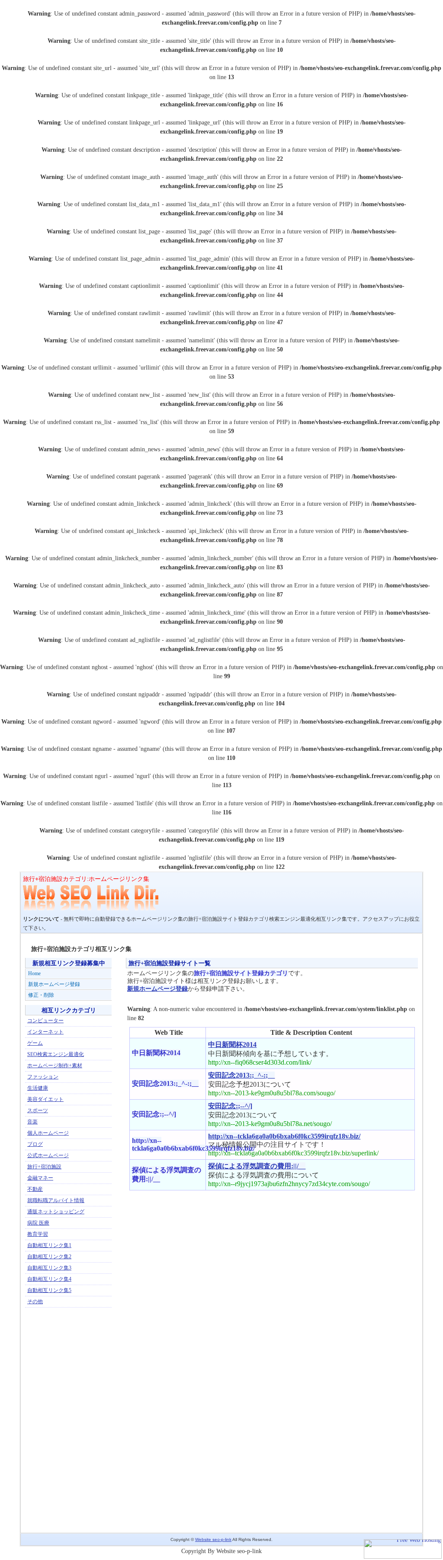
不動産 (35, 1189)
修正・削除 (41, 995)
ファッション (42, 1077)
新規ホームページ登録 (157, 989)
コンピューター (45, 1021)
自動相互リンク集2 (49, 1257)
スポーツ (37, 1110)
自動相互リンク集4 (49, 1279)
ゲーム (35, 1043)
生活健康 (37, 1088)
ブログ (35, 1144)
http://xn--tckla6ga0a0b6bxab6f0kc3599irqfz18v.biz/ (284, 1136)
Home (34, 973)
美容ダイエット (45, 1099)
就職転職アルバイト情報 (55, 1200)
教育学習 (37, 1234)
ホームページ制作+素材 (54, 1065)
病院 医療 (38, 1223)
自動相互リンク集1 (49, 1245)
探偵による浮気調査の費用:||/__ (256, 1166)
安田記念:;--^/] (230, 1106)
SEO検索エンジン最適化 (55, 1054)
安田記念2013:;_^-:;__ (241, 1075)
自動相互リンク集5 (49, 1290)
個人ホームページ (48, 1133)
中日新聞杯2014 (232, 1044)
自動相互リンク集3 (49, 1268)
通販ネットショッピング (55, 1212)
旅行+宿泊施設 (44, 1167)
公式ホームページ (48, 1155)
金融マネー (40, 1178)
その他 (35, 1301)
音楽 (32, 1122)
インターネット (45, 1032)
